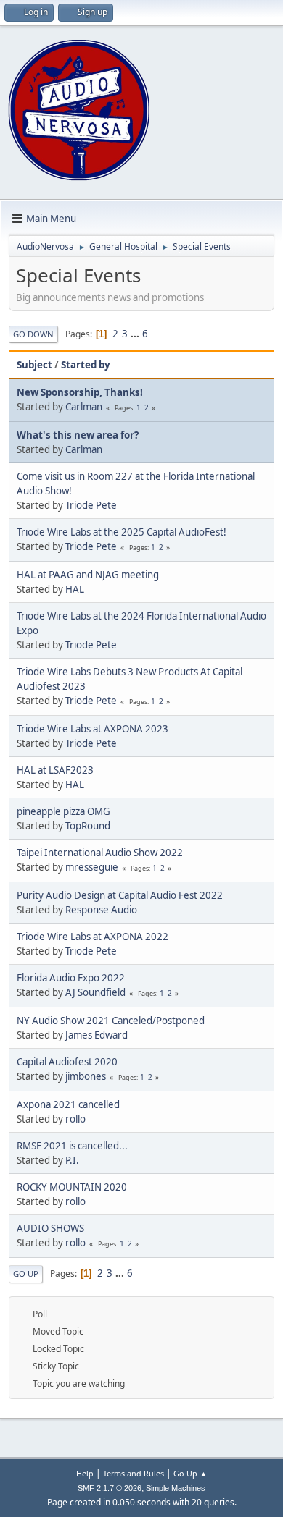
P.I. (72, 1160)
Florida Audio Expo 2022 (71, 977)
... (136, 333)
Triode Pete (91, 505)
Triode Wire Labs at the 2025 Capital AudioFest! (121, 531)
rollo (75, 1118)
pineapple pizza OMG (63, 811)
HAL (74, 589)
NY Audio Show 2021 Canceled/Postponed (111, 1020)
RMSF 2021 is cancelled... (72, 1145)
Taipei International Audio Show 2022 (100, 852)
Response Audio (101, 909)
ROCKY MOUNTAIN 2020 (72, 1186)
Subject (34, 364)
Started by (85, 364)
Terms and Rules (133, 1473)
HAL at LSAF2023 (55, 770)
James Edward (96, 1034)
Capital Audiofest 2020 (67, 1061)
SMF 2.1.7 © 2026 (110, 1488)
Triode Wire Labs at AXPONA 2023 (92, 728)
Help (85, 1473)
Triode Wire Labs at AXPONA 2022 (92, 936)
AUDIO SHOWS (50, 1228)
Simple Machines (175, 1488)
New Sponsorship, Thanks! (80, 392)
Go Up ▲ (190, 1473)
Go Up (25, 1273)
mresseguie (91, 867)
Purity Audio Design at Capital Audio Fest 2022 (120, 895)
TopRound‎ (87, 825)
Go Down (33, 334)
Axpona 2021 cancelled (68, 1104)
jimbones (85, 1076)
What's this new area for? (78, 434)
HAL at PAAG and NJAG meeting (88, 574)
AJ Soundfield (95, 992)
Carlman (83, 406)
